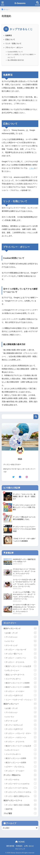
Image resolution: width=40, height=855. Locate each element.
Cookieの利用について (15, 52)
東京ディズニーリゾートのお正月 (21, 666)
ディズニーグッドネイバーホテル (21, 792)
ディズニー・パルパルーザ (21, 650)
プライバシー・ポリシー (14, 47)
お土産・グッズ (21, 633)
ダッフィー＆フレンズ (21, 725)
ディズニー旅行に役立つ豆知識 (21, 805)
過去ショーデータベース (21, 675)
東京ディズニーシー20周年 (21, 762)
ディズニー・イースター (21, 691)
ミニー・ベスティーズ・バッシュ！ (21, 700)
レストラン (21, 641)
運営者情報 (10, 846)
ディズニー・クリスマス (21, 662)
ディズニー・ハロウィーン (21, 658)
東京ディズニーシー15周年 (21, 758)
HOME (21, 842)
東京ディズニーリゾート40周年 (21, 687)
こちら (31, 168)
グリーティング (21, 645)
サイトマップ (20, 849)
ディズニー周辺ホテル (20, 775)
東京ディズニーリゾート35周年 (21, 683)
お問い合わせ (29, 846)
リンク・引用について (13, 43)
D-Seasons (20, 3)
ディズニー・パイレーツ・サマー (21, 733)
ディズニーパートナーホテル (21, 788)
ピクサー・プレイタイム (21, 767)
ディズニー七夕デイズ (21, 695)
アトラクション (21, 637)
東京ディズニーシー (20, 704)
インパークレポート (21, 679)
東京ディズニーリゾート (20, 800)
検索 (35, 416)
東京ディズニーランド (20, 628)
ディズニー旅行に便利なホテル (21, 796)
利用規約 (19, 846)
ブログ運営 (20, 813)
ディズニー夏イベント (21, 654)
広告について (10, 39)
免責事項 (8, 35)
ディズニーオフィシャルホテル (21, 784)
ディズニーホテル (21, 779)
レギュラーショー (21, 670)
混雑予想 (21, 809)
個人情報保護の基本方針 (16, 60)
